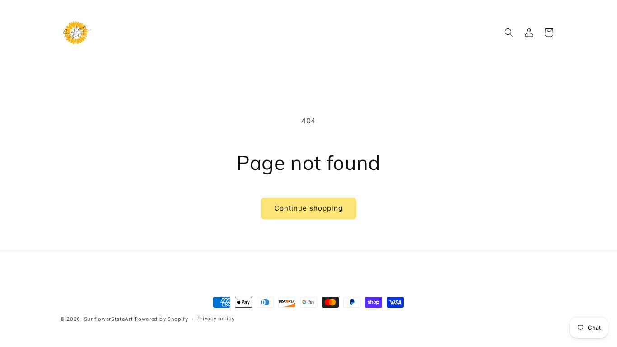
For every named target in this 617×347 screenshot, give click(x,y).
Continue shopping (308, 208)
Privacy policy (216, 318)
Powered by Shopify (161, 319)
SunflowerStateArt (108, 319)
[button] (509, 32)
